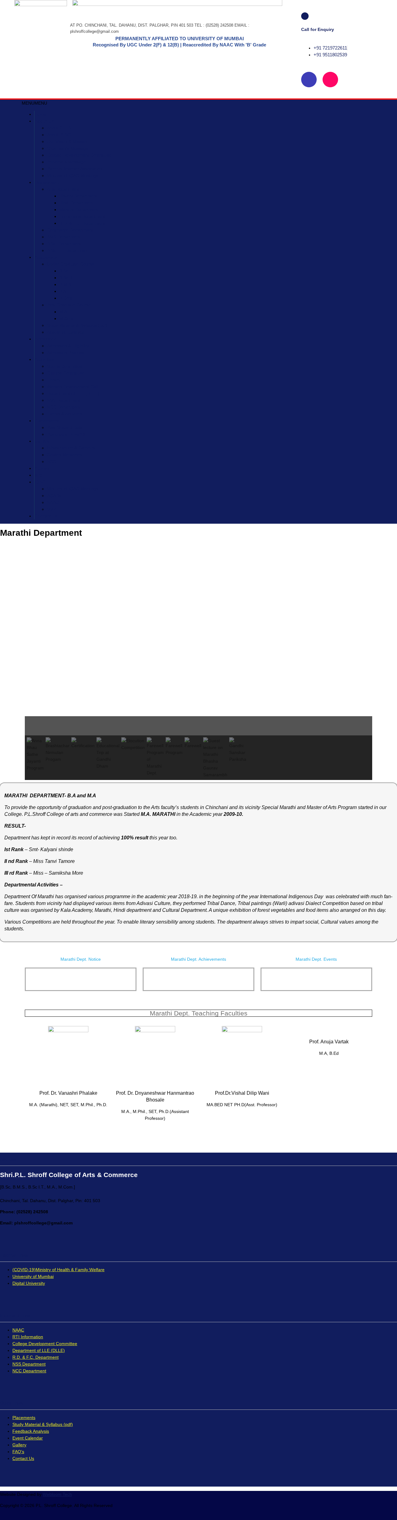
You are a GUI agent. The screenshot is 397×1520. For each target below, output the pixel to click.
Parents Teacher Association (74, 168)
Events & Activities (64, 413)
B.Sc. (64, 270)
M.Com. (67, 318)
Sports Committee (64, 366)
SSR (51, 509)
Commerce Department (70, 229)
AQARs (54, 495)
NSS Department (63, 400)
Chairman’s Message (67, 148)
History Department (78, 195)
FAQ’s (18, 1451)
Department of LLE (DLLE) (73, 393)
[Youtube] (351, 79)
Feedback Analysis (30, 1431)
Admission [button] (45, 338)
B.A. (63, 291)
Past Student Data (65, 427)
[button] (34, 103)
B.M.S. (65, 284)
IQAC (39, 481)
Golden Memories (64, 454)
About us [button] (44, 121)
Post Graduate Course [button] (69, 304)
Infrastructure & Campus (71, 447)
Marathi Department (79, 209)
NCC (51, 461)
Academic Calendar (66, 332)
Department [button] (46, 182)
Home (40, 114)
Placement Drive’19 (66, 434)
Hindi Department (76, 202)
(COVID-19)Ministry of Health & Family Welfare (58, 1269)
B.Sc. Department (64, 243)
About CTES (59, 127)
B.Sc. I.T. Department (68, 250)
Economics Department (82, 216)
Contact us (46, 515)
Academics (46, 257)
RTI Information (27, 1336)
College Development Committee (79, 155)
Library (53, 379)
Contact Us (23, 1458)
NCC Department (64, 407)
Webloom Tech (57, 1494)
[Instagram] (330, 79)
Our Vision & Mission (67, 141)
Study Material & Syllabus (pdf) (77, 325)
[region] (198, 666)
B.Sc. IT (67, 277)
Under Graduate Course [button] (70, 264)
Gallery (41, 441)
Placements (46, 420)
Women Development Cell (72, 386)
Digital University (28, 1283)
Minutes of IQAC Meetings (72, 175)
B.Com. (66, 298)
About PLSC (59, 134)
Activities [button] (44, 359)
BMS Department (64, 236)
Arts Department (63, 189)
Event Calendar (27, 1438)
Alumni (41, 468)
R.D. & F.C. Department (82, 223)
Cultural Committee (66, 372)
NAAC (53, 502)
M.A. (63, 311)
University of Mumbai (33, 1276)
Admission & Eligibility (68, 345)
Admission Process (65, 352)
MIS (38, 475)
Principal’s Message (66, 161)
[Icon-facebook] (309, 79)
